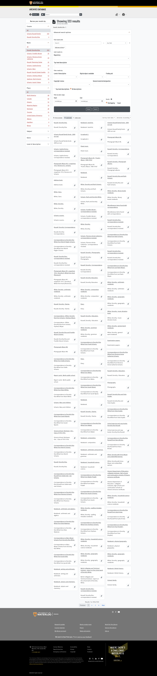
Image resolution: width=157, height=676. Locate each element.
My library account (60, 631)
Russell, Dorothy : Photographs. (90, 252)
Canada (38, 99)
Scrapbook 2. (85, 134)
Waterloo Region (38, 106)
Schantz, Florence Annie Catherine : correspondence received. (91, 237)
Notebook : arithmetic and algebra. (64, 509)
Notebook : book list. (87, 123)
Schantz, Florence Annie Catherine (38, 58)
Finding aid (109, 73)
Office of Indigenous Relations (36, 664)
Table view (77, 117)
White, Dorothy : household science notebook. (118, 496)
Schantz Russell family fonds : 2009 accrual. (64, 135)
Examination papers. (113, 340)
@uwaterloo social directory (95, 661)
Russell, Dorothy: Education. (89, 278)
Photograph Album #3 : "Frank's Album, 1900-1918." (90, 159)
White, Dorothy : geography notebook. (115, 298)
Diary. (82, 304)
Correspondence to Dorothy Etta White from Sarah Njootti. (64, 415)
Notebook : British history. (115, 568)
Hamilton (38, 122)
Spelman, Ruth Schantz (38, 79)
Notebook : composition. (88, 438)
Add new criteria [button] (59, 47)
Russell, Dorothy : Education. (89, 316)
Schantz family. (112, 580)
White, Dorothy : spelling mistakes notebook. (91, 509)
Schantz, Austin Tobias (38, 82)
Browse (35, 14)
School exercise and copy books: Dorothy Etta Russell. (117, 424)
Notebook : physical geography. (117, 541)
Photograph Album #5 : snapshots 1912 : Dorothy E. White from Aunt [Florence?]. (64, 273)
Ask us (107, 631)
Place (29, 88)
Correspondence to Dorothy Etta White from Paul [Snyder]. (117, 526)
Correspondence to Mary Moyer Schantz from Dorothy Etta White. (64, 539)
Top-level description (60, 62)
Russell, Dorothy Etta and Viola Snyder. (116, 395)
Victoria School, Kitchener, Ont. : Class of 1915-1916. (64, 432)
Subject (29, 131)
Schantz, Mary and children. (62, 402)
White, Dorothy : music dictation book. (117, 312)
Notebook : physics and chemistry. (64, 582)
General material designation (102, 81)
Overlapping (111, 103)
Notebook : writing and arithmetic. (64, 569)
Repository (57, 55)
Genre (29, 138)
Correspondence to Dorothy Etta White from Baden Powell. (91, 476)
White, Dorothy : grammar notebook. (89, 329)
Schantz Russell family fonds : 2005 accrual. (118, 124)
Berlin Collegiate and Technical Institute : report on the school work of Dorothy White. (92, 570)
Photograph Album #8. (61, 347)
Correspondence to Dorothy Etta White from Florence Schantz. (64, 493)
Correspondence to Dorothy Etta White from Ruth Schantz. (117, 235)
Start (55, 98)
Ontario (38, 102)
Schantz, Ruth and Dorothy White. (91, 197)
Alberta (38, 119)
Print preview (58, 117)
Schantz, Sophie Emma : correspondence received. (62, 150)
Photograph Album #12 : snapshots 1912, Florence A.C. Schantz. (65, 164)
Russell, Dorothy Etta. (60, 123)
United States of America (38, 116)
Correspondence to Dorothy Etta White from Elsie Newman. (64, 522)
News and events (85, 631)
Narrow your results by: (38, 21)
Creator (29, 26)
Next (103, 605)
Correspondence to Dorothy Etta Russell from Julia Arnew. (117, 511)
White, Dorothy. (59, 204)
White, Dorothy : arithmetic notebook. (115, 283)
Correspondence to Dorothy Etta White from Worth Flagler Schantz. (64, 241)
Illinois (38, 126)
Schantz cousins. (59, 215)
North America (38, 96)
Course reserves (60, 628)
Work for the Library (111, 624)
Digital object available (87, 73)
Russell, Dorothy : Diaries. (62, 304)
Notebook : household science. (90, 462)
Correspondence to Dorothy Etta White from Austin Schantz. (91, 492)
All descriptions (76, 89)
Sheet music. (84, 146)
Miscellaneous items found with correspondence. (117, 206)
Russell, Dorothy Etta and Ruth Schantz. (116, 177)
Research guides (60, 624)
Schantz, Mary (38, 69)
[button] (117, 14)
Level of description (34, 144)
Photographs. (111, 382)
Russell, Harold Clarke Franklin (38, 72)
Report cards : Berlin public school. (64, 375)
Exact (119, 103)
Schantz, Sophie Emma (38, 66)
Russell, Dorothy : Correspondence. (118, 149)
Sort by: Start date (108, 117)
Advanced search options (62, 32)
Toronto (38, 112)
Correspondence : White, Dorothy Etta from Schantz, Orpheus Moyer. (65, 317)
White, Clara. (58, 192)
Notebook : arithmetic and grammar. (92, 450)
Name (29, 43)
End (81, 98)
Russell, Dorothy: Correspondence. (64, 227)
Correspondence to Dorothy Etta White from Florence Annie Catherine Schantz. (117, 354)
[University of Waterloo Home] (36, 3)
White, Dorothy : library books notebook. (116, 192)
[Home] (30, 14)
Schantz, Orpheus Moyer (38, 76)
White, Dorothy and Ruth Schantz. (91, 184)
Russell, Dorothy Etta (38, 37)
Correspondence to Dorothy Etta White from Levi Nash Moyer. (117, 267)
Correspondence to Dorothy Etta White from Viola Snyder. (117, 410)
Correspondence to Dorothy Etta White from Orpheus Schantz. (91, 523)
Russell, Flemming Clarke (38, 62)
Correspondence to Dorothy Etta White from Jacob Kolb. (64, 555)
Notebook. (84, 173)
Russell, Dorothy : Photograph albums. (116, 163)
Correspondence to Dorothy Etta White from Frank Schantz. (91, 343)
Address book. (58, 180)
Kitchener (38, 109)
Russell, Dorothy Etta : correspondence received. (115, 221)
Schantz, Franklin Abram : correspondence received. (89, 211)
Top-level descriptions (62, 89)
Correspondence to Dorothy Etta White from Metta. (91, 371)
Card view (69, 117)
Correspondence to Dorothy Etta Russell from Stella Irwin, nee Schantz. (64, 476)
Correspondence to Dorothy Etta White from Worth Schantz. (64, 446)
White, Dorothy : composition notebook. (90, 290)
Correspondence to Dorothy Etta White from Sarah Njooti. (91, 386)
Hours (82, 628)
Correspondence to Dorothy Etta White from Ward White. (64, 389)
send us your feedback (84, 637)
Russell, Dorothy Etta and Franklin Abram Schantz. (64, 333)
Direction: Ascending (123, 117)
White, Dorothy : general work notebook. (116, 327)
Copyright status (59, 81)
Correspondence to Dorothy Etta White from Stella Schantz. (64, 360)
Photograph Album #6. (114, 137)
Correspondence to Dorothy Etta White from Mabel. (91, 424)
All (27, 30)
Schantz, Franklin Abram (38, 54)
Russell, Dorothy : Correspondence (91, 265)
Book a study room (86, 624)
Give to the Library (110, 628)
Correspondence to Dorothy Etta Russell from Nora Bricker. (117, 439)
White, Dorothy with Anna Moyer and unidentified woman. (117, 456)
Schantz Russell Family (38, 34)
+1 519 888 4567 (36, 652)
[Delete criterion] (129, 43)
